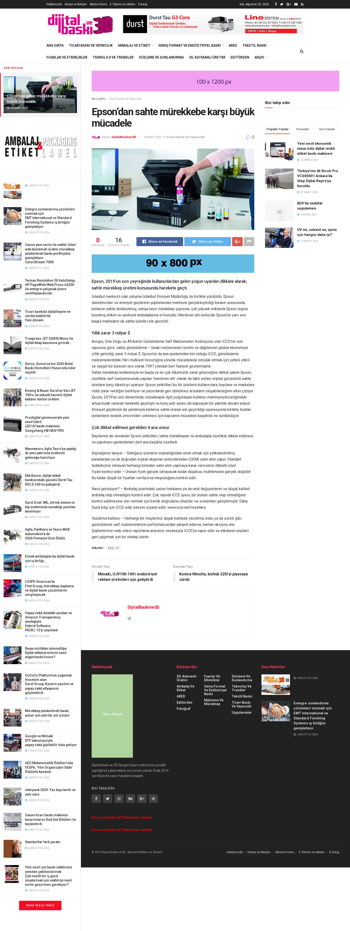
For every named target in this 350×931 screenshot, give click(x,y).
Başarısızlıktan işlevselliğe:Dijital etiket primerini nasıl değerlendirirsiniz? (46, 653)
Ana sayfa (98, 98)
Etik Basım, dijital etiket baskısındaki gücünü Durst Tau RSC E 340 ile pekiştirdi (48, 480)
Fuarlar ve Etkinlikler (66, 57)
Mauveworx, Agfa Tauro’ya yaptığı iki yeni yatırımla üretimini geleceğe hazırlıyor (50, 453)
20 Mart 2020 (152, 137)
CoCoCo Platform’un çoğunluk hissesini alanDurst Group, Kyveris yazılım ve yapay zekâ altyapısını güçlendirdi (49, 684)
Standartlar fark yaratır (42, 842)
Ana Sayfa (55, 45)
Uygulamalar (242, 712)
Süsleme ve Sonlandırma (161, 57)
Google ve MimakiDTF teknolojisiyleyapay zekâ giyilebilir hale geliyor (51, 740)
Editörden (239, 57)
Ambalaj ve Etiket (134, 45)
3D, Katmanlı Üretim (207, 57)
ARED (233, 45)
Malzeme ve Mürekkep (214, 702)
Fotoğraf (183, 709)
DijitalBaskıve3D (124, 137)
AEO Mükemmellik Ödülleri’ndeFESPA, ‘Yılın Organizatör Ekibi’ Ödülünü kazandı (49, 767)
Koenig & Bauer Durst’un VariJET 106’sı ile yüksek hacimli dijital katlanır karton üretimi (50, 395)
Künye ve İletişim (76, 4)
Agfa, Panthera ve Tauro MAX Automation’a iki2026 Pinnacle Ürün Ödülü (47, 534)
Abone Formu (98, 4)
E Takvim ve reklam (122, 4)
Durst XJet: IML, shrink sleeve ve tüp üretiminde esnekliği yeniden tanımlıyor (50, 507)
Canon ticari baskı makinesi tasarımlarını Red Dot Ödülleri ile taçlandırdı (50, 819)
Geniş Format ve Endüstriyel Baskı (189, 45)
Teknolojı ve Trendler (113, 57)
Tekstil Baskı (254, 45)
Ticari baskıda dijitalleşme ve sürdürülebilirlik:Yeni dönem (47, 316)
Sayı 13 (113, 548)
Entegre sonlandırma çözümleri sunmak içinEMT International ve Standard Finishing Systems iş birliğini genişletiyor (50, 218)
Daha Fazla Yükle (40, 905)
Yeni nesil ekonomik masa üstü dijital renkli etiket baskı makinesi (316, 148)
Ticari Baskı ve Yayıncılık (91, 45)
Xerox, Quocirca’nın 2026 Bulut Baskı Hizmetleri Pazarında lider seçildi (50, 368)
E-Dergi (142, 4)
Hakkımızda (54, 4)
